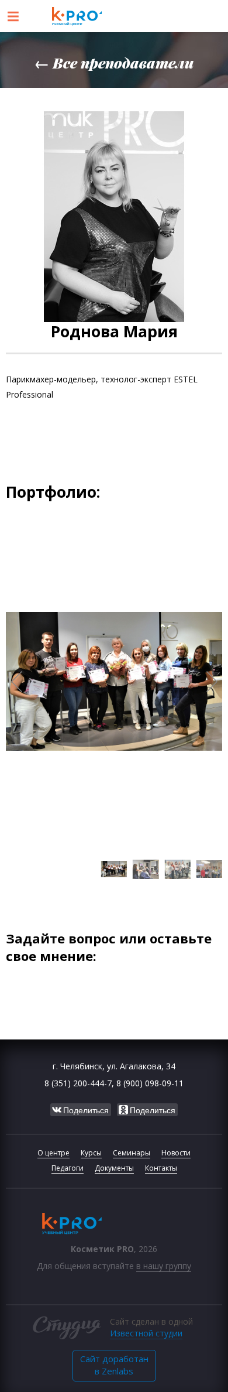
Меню (13, 16)
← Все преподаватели (114, 62)
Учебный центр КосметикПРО (114, 16)
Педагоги (67, 1168)
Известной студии (146, 1333)
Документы (114, 1168)
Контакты (161, 1168)
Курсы (91, 1153)
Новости (176, 1153)
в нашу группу (163, 1265)
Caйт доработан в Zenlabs (114, 1365)
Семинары (131, 1153)
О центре (53, 1153)
